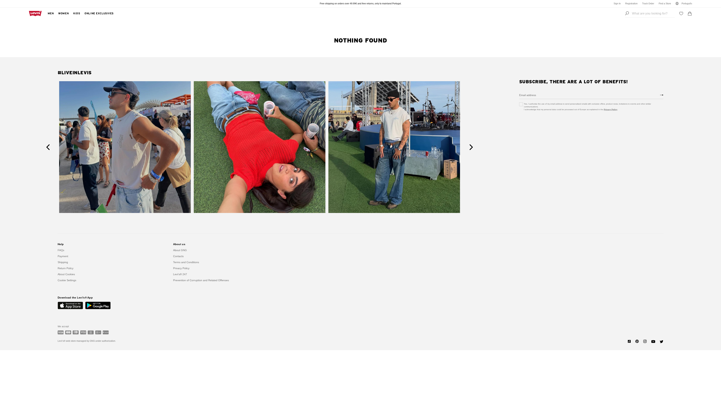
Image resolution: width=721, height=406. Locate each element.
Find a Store (665, 3)
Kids (76, 13)
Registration (631, 3)
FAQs (61, 250)
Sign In (617, 3)
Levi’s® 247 (180, 274)
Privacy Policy (610, 109)
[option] (125, 147)
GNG (92, 341)
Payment (63, 256)
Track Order (648, 3)
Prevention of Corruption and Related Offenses (201, 280)
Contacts (178, 256)
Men (51, 13)
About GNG (180, 250)
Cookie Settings (67, 280)
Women (63, 13)
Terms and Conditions (186, 262)
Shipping (63, 262)
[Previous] (48, 147)
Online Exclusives (99, 13)
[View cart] (690, 13)
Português (687, 3)
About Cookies (66, 274)
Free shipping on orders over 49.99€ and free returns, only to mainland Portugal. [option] (360, 3)
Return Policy (65, 268)
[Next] (471, 147)
